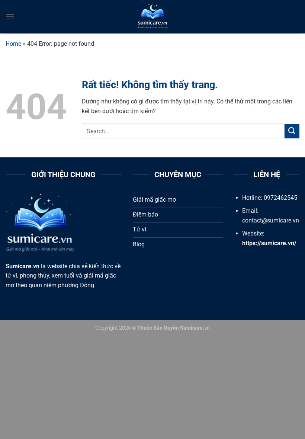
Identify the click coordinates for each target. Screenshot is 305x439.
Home (13, 43)
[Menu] (10, 16)
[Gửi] (292, 131)
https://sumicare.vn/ (269, 243)
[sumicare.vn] (152, 16)
